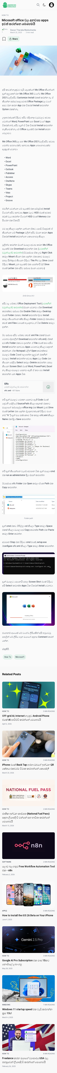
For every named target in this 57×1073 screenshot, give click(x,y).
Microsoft (19, 657)
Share (15, 39)
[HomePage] (9, 5)
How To (7, 657)
